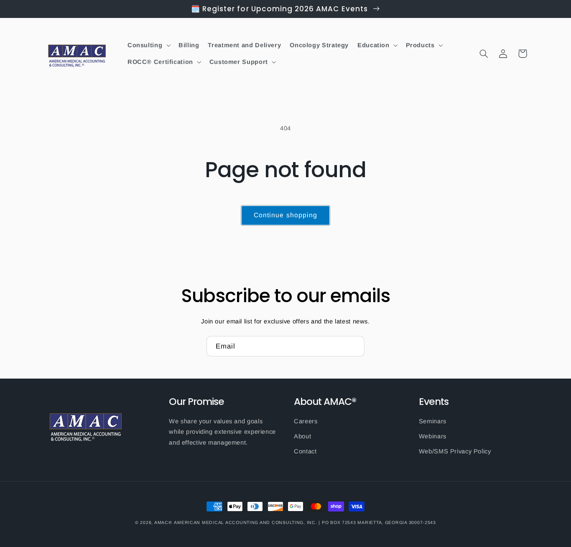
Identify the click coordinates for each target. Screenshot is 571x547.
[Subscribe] (354, 346)
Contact (305, 451)
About (302, 436)
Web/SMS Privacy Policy (455, 451)
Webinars (432, 436)
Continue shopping (285, 215)
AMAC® (163, 522)
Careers (305, 421)
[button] (148, 45)
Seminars (432, 421)
